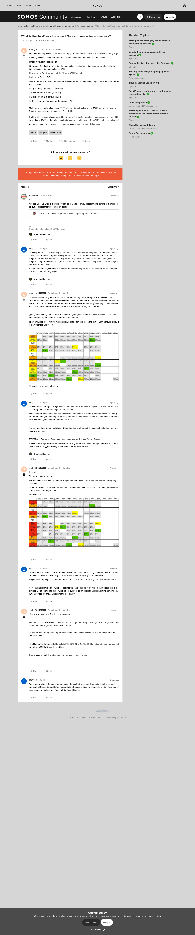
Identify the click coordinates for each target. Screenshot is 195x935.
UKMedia (33, 195)
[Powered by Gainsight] (97, 711)
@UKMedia (41, 297)
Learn (18, 5)
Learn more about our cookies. (147, 916)
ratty (31, 248)
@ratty (32, 314)
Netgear (43, 132)
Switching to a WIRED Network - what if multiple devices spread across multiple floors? (148, 113)
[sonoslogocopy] (97, 5)
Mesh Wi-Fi (55, 132)
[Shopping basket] (184, 5)
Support (28, 5)
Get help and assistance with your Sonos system (52, 25)
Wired (33, 132)
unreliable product (138, 102)
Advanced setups (85, 25)
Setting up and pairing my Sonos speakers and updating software (149, 42)
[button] (153, 17)
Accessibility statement (115, 717)
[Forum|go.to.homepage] (42, 17)
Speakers (133, 47)
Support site (116, 16)
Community (23, 25)
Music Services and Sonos (142, 124)
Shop (9, 5)
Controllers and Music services (143, 105)
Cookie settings (96, 717)
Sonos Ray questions (139, 133)
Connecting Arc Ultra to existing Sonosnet (149, 63)
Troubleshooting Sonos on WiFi (144, 82)
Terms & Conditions (78, 717)
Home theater (135, 136)
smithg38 (33, 49)
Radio (37, 5)
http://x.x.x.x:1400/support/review (94, 268)
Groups (103, 16)
